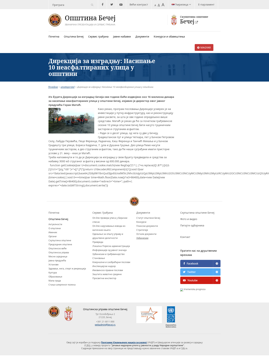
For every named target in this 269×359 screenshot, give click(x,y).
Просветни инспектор (104, 278)
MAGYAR (205, 47)
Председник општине (60, 244)
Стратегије (142, 230)
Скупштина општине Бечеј (197, 212)
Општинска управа (58, 252)
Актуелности (55, 224)
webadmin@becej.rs (105, 324)
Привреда (97, 242)
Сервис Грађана (102, 212)
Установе (53, 264)
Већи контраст (139, 4)
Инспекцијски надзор (104, 266)
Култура (52, 272)
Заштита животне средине (107, 274)
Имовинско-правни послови (107, 270)
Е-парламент (206, 4)
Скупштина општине (59, 240)
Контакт (185, 237)
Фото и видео (188, 219)
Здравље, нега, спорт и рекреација (67, 268)
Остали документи (146, 234)
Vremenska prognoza (194, 289)
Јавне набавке (122, 36)
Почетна (53, 36)
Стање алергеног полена (62, 284)
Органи (52, 236)
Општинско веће (57, 248)
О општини (54, 228)
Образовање (55, 276)
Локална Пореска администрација (111, 246)
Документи (142, 36)
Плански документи (147, 226)
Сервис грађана (98, 36)
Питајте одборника (192, 225)
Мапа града (54, 280)
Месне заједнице (57, 256)
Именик (52, 232)
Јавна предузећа (57, 260)
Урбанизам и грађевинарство (108, 254)
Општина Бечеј (74, 36)
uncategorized (67, 87)
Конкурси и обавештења (169, 36)
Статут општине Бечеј (148, 217)
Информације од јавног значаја (109, 250)
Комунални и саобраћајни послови (111, 262)
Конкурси (141, 221)
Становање (98, 258)
